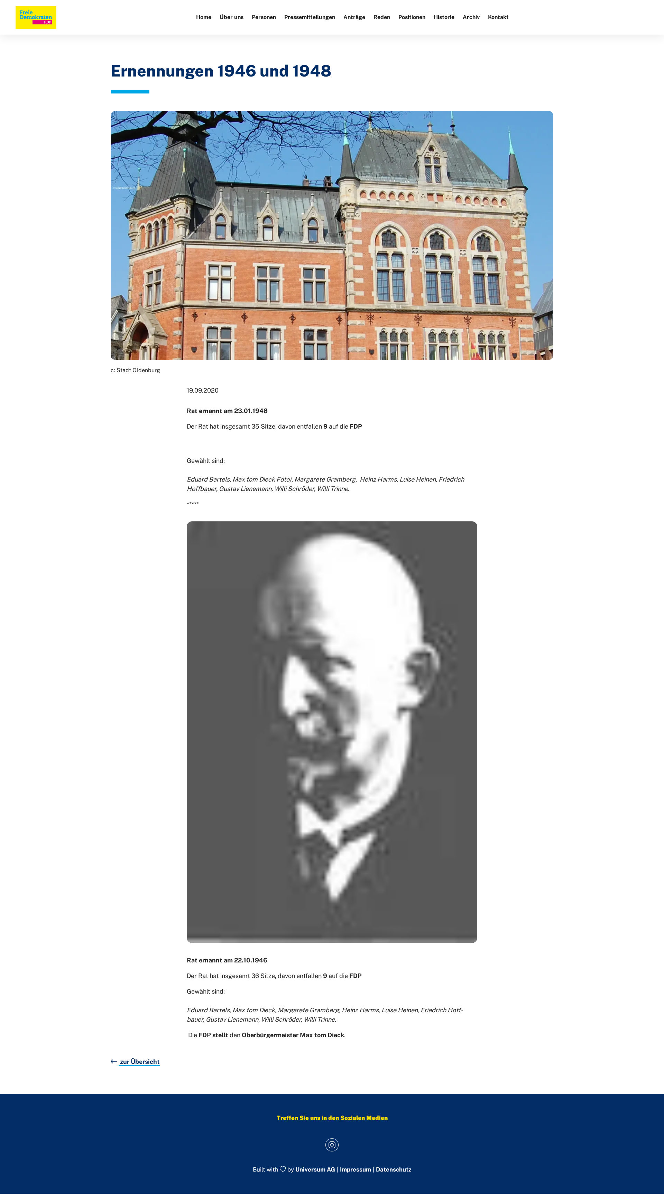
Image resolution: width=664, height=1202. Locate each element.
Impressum (355, 1169)
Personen (264, 17)
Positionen (411, 17)
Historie (444, 17)
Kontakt (498, 17)
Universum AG (315, 1169)
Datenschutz (393, 1169)
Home (203, 17)
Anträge (354, 17)
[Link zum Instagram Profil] (332, 1144)
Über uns (231, 17)
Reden (382, 17)
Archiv (471, 17)
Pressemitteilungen (309, 17)
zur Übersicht (139, 1061)
